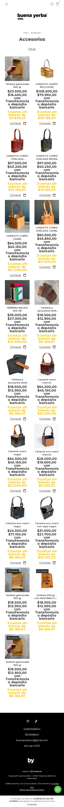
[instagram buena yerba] (28, 721)
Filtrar (32, 49)
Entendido (32, 804)
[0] (57, 4)
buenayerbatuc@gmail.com (32, 740)
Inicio (25, 32)
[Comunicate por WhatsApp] (58, 789)
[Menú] (7, 4)
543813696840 (32, 729)
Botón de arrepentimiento (32, 789)
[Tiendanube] (32, 771)
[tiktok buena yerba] (36, 721)
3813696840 (32, 734)
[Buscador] (52, 4)
